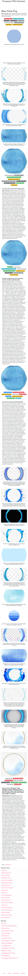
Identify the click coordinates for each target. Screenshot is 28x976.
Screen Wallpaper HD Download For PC (10, 958)
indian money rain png (21, 181)
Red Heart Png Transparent (7, 902)
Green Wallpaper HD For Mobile (8, 940)
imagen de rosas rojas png (9, 183)
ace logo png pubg (8, 392)
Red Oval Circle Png (6, 897)
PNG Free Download (6, 933)
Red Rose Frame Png (6, 885)
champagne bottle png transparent (9, 269)
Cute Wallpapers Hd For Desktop (8, 953)
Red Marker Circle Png (6, 877)
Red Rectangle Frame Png (7, 882)
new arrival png (14, 20)
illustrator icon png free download (14, 177)
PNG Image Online (5, 928)
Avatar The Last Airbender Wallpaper (9, 925)
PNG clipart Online (5, 935)
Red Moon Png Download (7, 915)
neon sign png (21, 20)
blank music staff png (18, 780)
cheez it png (10, 267)
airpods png (18, 398)
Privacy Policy (16, 973)
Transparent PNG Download (13, 1)
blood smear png (17, 784)
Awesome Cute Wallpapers (7, 943)
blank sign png (10, 784)
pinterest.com (8, 864)
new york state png (8, 18)
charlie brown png (8, 272)
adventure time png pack (17, 396)
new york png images (9, 22)
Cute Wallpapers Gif (6, 955)
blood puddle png (14, 782)
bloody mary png (8, 778)
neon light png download (18, 18)
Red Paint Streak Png (6, 900)
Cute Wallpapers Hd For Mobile (8, 948)
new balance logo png (18, 22)
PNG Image (4, 923)
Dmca (4, 973)
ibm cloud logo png (9, 175)
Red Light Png (4, 905)
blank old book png (9, 780)
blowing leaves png (6, 782)
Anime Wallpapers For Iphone (8, 930)
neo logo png (6, 20)
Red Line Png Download (7, 895)
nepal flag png (9, 24)
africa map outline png (6, 394)
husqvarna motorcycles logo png (8, 181)
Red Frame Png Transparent (7, 887)
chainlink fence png (14, 274)
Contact (9, 973)
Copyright (23, 973)
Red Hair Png (4, 892)
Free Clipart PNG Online (7, 938)
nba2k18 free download (17, 24)
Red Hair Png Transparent (7, 910)
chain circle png (17, 267)
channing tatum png (20, 271)
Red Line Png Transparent (7, 880)
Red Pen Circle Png (6, 912)
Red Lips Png (4, 870)
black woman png (22, 782)
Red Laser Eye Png (6, 875)
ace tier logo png (22, 394)
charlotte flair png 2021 (18, 272)
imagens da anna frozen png (14, 179)
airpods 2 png (15, 394)
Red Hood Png (5, 890)
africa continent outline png (18, 392)
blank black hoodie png (18, 778)
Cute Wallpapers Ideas (6, 945)
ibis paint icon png (20, 183)
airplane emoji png (11, 398)
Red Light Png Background (7, 907)
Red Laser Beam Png (6, 917)
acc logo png (8, 396)
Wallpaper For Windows (6, 950)
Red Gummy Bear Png (6, 872)
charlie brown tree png (21, 269)
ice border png (14, 185)
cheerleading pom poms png (9, 271)
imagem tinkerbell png (18, 175)
